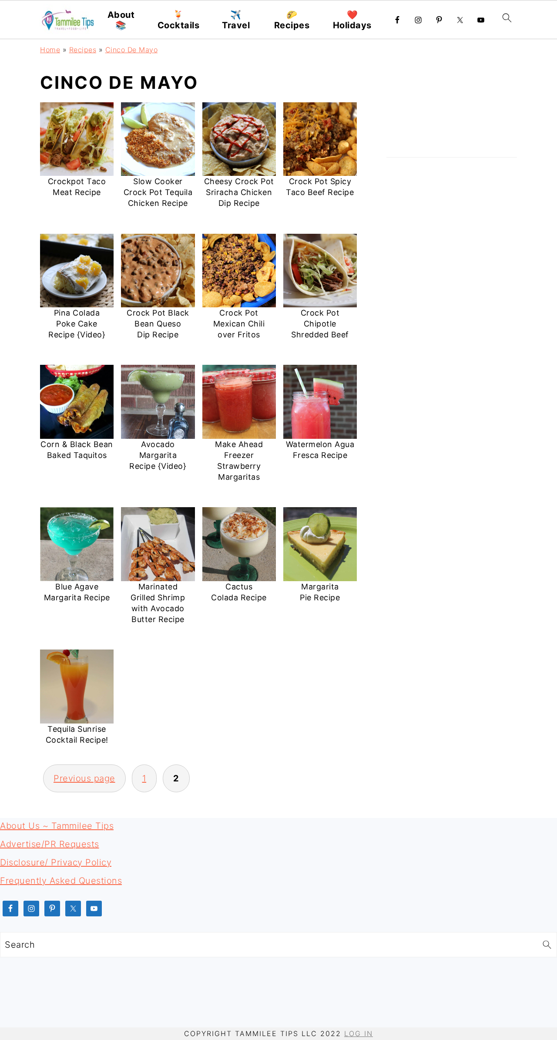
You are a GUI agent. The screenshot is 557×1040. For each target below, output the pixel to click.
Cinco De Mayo (131, 49)
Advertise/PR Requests (49, 844)
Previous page (84, 778)
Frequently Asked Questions (61, 880)
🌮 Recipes (292, 20)
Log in (358, 1033)
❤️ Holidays (352, 20)
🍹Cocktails (179, 20)
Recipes (83, 49)
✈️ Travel (236, 20)
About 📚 (121, 20)
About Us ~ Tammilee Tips (57, 826)
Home (50, 49)
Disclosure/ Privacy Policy (55, 862)
